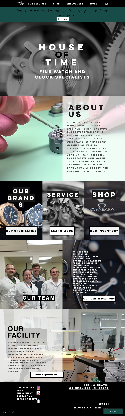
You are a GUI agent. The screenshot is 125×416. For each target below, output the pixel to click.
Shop (20, 390)
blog (101, 171)
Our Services (25, 387)
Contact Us (24, 396)
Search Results (27, 399)
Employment (25, 393)
